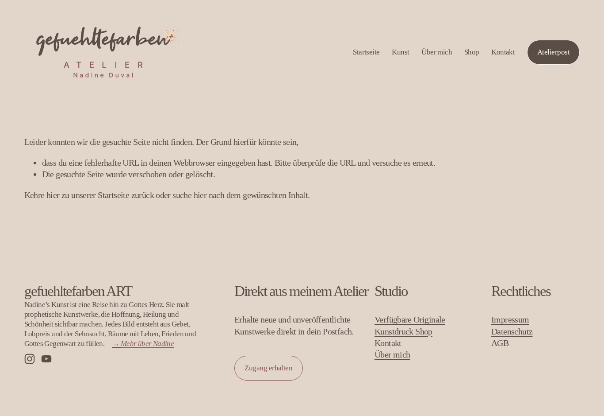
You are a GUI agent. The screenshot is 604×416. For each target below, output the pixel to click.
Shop (471, 52)
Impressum (510, 319)
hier (53, 195)
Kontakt (503, 52)
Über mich (436, 52)
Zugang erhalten (268, 368)
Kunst (400, 52)
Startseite (366, 52)
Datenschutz (511, 331)
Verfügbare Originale (410, 319)
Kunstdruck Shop (403, 331)
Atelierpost (553, 52)
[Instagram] (29, 359)
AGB (499, 343)
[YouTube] (46, 359)
